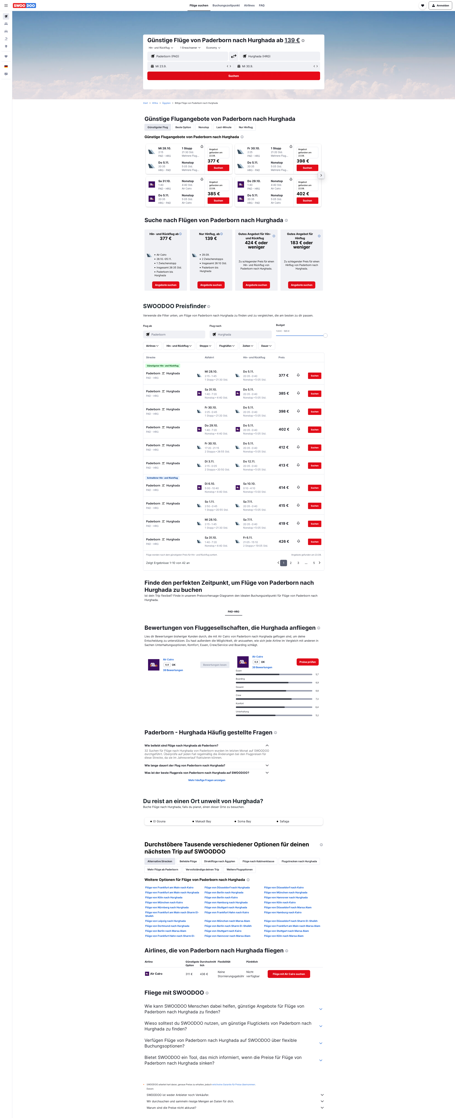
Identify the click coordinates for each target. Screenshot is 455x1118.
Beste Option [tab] (183, 127)
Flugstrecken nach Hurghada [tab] (299, 861)
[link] (165, 285)
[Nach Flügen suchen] (6, 16)
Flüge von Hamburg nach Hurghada (226, 902)
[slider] (325, 335)
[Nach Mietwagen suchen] (6, 31)
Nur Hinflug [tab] (246, 127)
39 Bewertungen (173, 670)
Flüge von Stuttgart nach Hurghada (226, 907)
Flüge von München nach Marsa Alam (227, 920)
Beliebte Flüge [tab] (188, 861)
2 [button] (291, 563)
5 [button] (314, 563)
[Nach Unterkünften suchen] (6, 23)
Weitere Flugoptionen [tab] (240, 869)
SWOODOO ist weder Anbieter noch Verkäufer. (178, 1095)
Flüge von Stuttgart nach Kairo (223, 930)
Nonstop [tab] (204, 127)
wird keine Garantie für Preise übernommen (233, 1084)
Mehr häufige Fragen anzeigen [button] (206, 780)
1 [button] (283, 563)
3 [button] (298, 563)
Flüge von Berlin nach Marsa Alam (165, 930)
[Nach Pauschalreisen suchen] (6, 38)
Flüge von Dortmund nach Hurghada (167, 925)
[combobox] (161, 47)
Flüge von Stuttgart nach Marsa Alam (286, 930)
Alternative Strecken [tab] (160, 861)
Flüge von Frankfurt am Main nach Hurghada (172, 892)
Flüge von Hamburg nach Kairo (283, 912)
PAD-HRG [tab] (233, 611)
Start (145, 103)
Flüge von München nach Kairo (164, 902)
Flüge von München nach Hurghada (285, 892)
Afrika (155, 103)
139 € (292, 40)
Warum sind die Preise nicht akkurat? (171, 1107)
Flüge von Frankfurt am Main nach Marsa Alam (292, 925)
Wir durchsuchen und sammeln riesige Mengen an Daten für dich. (190, 1101)
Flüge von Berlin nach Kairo (221, 897)
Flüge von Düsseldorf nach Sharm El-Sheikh (291, 920)
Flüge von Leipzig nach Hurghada (165, 920)
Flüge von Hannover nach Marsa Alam (227, 935)
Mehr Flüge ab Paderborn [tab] (163, 869)
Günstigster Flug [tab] (158, 127)
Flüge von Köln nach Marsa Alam (284, 935)
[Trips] (6, 56)
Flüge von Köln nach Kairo (280, 902)
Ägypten (166, 103)
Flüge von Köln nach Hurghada (163, 897)
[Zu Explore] (6, 46)
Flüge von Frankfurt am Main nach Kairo (169, 887)
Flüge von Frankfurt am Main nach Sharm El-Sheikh (172, 914)
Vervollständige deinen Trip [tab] (202, 869)
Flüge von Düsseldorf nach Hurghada (227, 887)
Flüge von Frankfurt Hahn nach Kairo (227, 912)
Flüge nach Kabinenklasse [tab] (258, 861)
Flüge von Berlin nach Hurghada (224, 892)
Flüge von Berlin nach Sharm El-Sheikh (228, 925)
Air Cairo (168, 659)
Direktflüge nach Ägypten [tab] (219, 861)
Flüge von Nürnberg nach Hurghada (167, 907)
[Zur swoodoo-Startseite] (24, 5)
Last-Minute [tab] (223, 127)
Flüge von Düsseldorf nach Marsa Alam (288, 907)
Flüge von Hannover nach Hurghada (286, 897)
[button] (6, 5)
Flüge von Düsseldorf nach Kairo (284, 887)
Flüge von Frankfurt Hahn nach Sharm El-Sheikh (170, 937)
